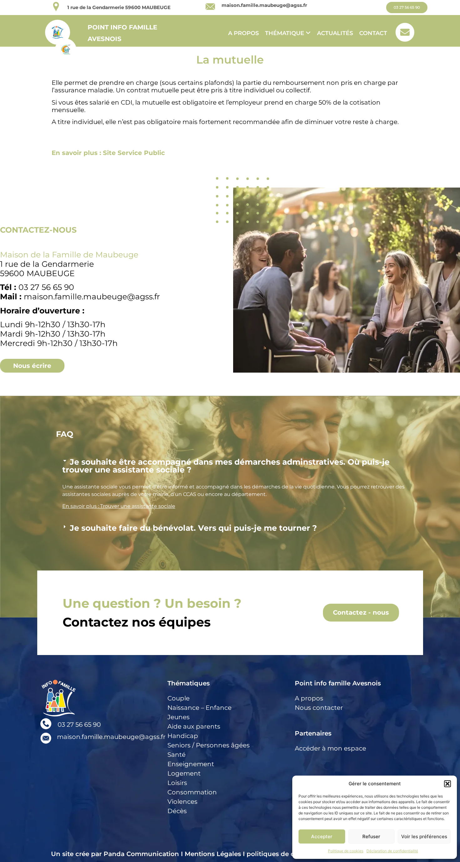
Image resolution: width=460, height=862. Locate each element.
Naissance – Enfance (199, 707)
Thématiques (188, 683)
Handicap (182, 736)
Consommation (192, 792)
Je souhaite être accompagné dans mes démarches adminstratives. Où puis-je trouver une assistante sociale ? (226, 465)
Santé (176, 754)
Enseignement (190, 764)
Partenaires (313, 733)
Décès (177, 811)
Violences (182, 801)
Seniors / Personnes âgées (208, 745)
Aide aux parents (193, 726)
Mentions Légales (213, 854)
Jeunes (178, 717)
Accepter (321, 836)
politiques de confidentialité (292, 854)
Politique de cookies (345, 851)
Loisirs (177, 783)
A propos (243, 33)
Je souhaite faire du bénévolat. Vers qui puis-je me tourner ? (193, 528)
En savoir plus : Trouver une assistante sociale (118, 506)
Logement (184, 773)
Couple (178, 698)
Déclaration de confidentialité (392, 851)
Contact (373, 33)
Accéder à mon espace (330, 748)
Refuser (371, 836)
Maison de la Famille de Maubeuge (69, 254)
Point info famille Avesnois (338, 683)
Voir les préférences (424, 836)
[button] (447, 784)
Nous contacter (319, 707)
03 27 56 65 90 (79, 724)
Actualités (335, 33)
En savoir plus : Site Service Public (108, 153)
